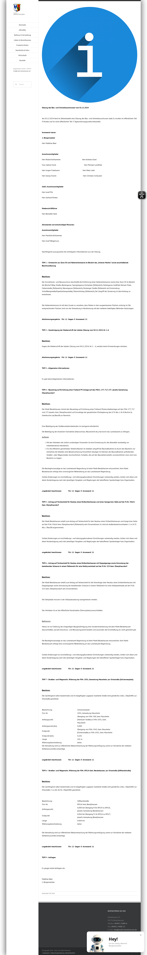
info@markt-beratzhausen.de (21, 71)
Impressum (46, 953)
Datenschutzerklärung (57, 953)
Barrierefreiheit (70, 953)
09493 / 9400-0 (120, 923)
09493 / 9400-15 (118, 926)
